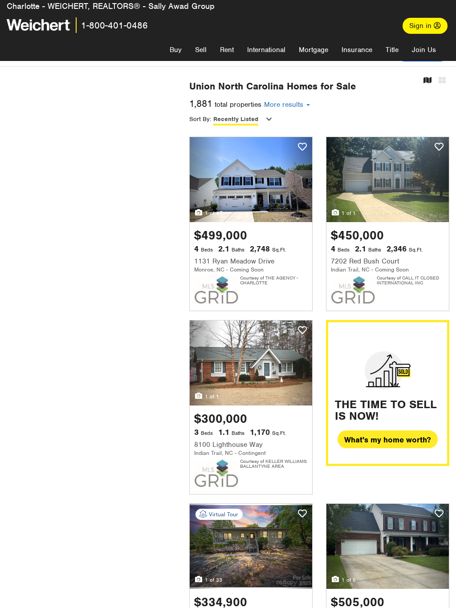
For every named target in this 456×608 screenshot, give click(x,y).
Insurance (357, 49)
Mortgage (313, 49)
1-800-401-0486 (114, 25)
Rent (227, 49)
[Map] (427, 80)
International (266, 49)
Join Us (424, 49)
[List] (442, 80)
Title (392, 49)
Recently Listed (235, 119)
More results (284, 104)
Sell (201, 49)
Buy (176, 49)
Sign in (421, 25)
